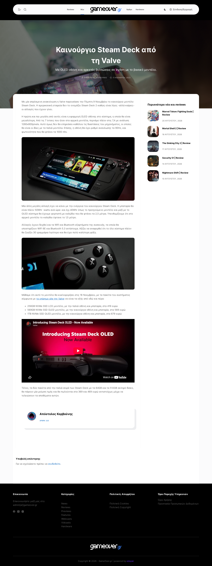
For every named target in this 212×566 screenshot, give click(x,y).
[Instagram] (23, 511)
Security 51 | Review (173, 158)
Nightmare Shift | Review (175, 172)
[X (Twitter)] (18, 511)
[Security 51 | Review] (153, 161)
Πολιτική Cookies (119, 503)
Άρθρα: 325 (44, 421)
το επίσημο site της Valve (50, 298)
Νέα (82, 9)
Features (66, 514)
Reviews (70, 9)
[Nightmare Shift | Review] (153, 175)
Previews (66, 511)
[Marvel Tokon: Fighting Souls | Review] (153, 115)
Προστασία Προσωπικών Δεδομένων (178, 503)
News (64, 503)
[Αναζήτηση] (25, 9)
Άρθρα (129, 9)
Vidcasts (66, 522)
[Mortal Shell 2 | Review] (153, 131)
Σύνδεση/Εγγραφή (182, 9)
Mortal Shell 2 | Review (174, 128)
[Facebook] (14, 511)
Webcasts (66, 518)
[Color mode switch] (165, 9)
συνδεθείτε (54, 463)
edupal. (130, 561)
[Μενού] (19, 9)
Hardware (140, 9)
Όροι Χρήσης (165, 499)
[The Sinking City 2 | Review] (153, 146)
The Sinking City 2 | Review (176, 143)
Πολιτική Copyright (120, 507)
